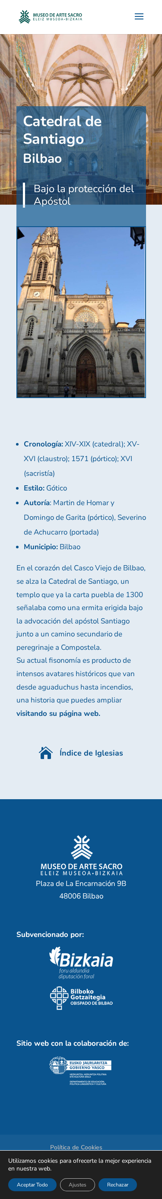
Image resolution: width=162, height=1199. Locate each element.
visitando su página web (57, 713)
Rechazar (117, 1184)
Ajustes (77, 1184)
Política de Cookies (76, 1147)
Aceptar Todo (32, 1184)
